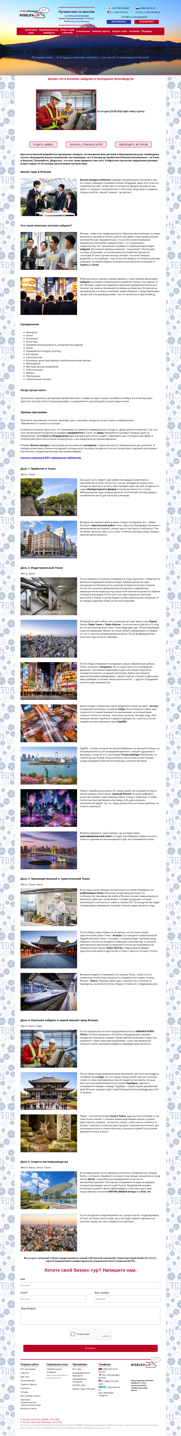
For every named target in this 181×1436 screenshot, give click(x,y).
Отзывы (147, 31)
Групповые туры (31, 31)
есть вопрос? (146, 22)
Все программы (28, 1369)
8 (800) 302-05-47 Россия (108, 1370)
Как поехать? (119, 22)
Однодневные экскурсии (79, 1380)
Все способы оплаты (30, 1395)
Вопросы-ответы (29, 1408)
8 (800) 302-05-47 (147, 8)
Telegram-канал (54, 1369)
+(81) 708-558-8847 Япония (109, 1376)
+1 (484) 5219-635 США (108, 1382)
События (25, 1372)
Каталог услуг (79, 1385)
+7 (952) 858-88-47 (151, 12)
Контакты (134, 31)
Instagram (57, 1375)
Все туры (77, 1369)
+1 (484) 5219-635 (119, 12)
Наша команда (28, 1380)
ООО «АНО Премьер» (80, 21)
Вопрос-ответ (119, 31)
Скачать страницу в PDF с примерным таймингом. (51, 457)
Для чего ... (26, 1376)
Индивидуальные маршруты (49, 31)
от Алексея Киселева (77, 15)
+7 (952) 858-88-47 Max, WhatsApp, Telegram (109, 1391)
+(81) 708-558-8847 (120, 8)
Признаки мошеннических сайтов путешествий (31, 1402)
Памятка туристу (101, 31)
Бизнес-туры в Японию (67, 31)
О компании (83, 31)
